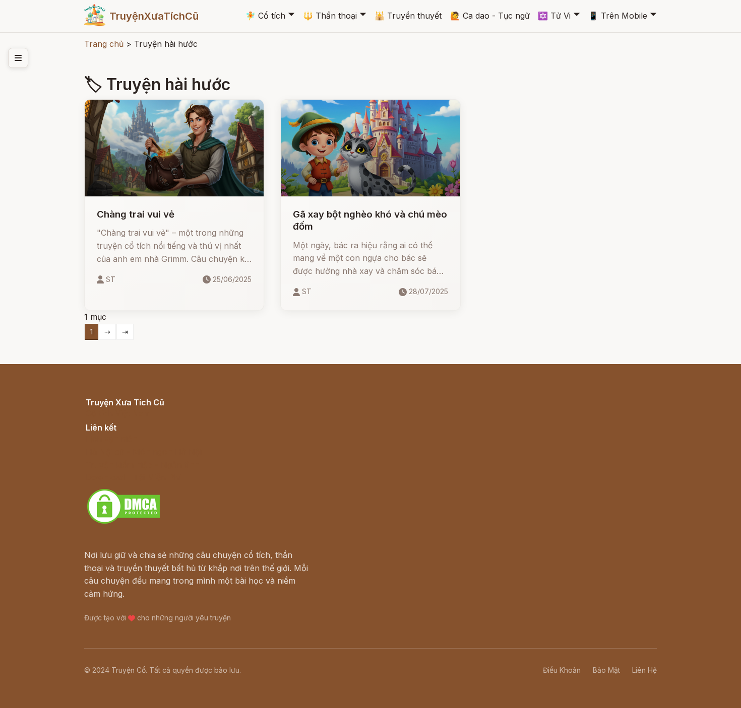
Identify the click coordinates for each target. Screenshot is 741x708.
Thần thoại (330, 16)
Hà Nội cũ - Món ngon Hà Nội (144, 452)
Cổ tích (265, 16)
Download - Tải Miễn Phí (133, 477)
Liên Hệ (644, 670)
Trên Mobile (617, 16)
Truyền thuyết (408, 16)
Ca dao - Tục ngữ (490, 16)
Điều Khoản (562, 670)
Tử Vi (554, 16)
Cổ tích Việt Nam (118, 413)
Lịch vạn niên (111, 439)
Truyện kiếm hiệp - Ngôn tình (142, 465)
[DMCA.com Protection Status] (123, 522)
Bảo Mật (606, 670)
